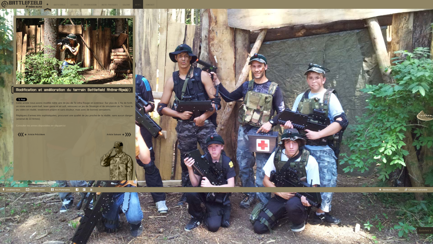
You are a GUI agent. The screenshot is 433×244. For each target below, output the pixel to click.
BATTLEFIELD (59, 5)
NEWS (138, 5)
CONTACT (150, 5)
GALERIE (126, 5)
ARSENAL (74, 5)
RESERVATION (90, 5)
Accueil (47, 6)
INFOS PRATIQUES (110, 5)
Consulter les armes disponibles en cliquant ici (40, 125)
